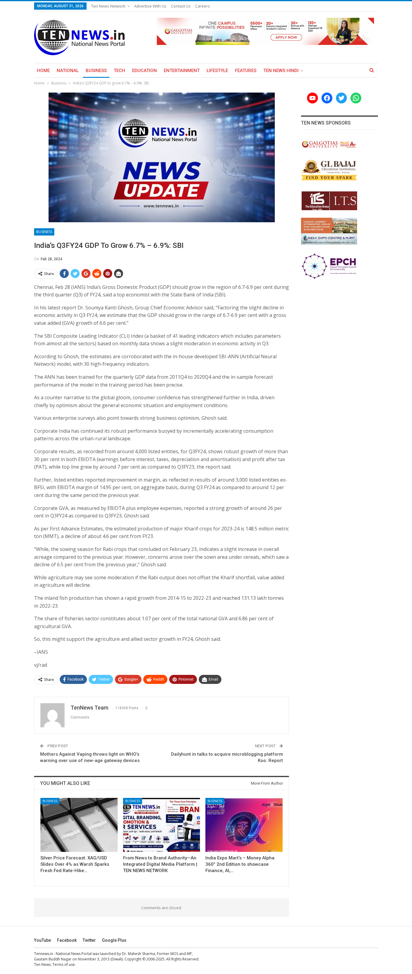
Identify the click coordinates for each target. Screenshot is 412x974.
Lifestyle (217, 70)
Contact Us (181, 6)
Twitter (89, 940)
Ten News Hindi (281, 70)
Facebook (67, 940)
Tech (119, 70)
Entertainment (182, 70)
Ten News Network (108, 6)
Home (43, 70)
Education (144, 70)
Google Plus (114, 940)
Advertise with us (150, 6)
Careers (202, 6)
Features (245, 70)
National (68, 70)
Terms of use (63, 964)
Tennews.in (43, 953)
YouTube (42, 940)
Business (96, 70)
